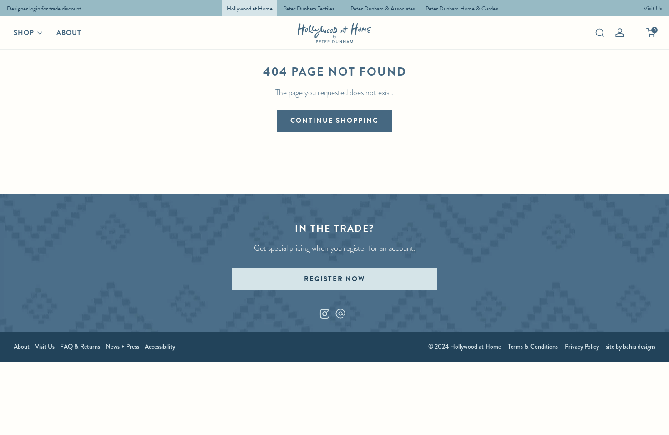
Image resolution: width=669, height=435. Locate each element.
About (68, 33)
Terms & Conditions (533, 346)
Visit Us (45, 346)
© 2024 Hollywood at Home (464, 346)
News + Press (122, 346)
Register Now (334, 279)
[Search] (599, 32)
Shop (24, 33)
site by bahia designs (630, 346)
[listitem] (41, 8)
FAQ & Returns (80, 346)
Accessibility (160, 346)
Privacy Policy (582, 346)
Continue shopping (334, 121)
